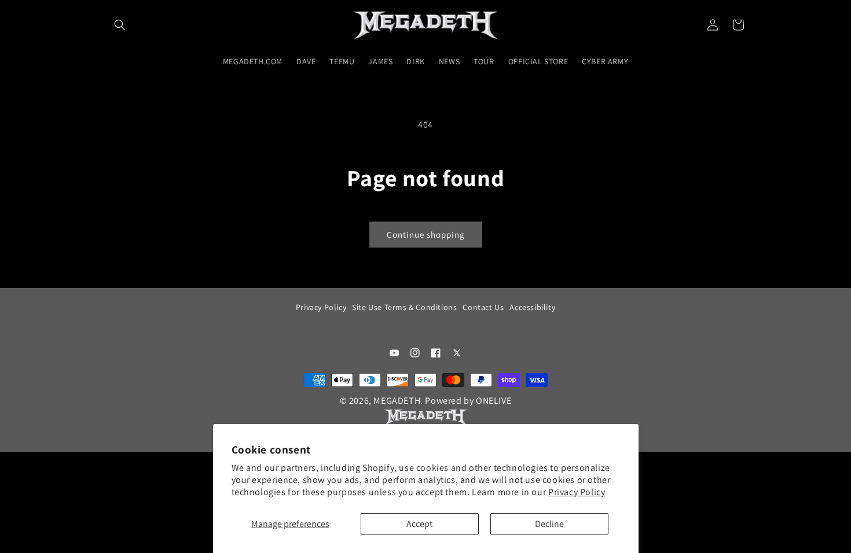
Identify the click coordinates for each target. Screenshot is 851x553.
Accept (419, 524)
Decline (549, 524)
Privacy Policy (576, 492)
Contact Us (483, 307)
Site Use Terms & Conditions (404, 307)
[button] (120, 25)
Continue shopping (426, 234)
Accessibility (532, 307)
